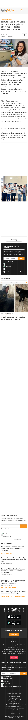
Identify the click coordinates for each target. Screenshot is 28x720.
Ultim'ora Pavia (20, 649)
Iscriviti (21, 258)
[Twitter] (8, 609)
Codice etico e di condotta (14, 696)
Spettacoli (8, 587)
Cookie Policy (17, 693)
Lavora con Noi (21, 654)
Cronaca (3, 19)
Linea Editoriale (14, 698)
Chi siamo (5, 645)
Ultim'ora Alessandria (9, 649)
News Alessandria (9, 264)
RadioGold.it (18, 713)
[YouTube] (12, 609)
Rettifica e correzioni (14, 703)
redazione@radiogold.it (19, 716)
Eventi (2, 587)
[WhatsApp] (23, 609)
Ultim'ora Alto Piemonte (9, 651)
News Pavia (8, 266)
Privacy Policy (20, 272)
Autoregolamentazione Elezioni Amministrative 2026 (14, 705)
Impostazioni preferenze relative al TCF (14, 706)
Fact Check (14, 701)
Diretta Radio (6, 654)
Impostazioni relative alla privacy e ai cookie (14, 708)
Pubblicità (22, 645)
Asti (7, 565)
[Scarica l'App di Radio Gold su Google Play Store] (14, 623)
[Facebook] (4, 609)
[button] (26, 282)
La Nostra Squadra (14, 645)
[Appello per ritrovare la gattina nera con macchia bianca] (14, 298)
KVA (18, 717)
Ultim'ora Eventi (21, 651)
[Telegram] (19, 609)
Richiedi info (14, 634)
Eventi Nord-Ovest (9, 269)
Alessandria (9, 19)
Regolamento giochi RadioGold (14, 700)
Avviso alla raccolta (14, 710)
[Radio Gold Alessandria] (7, 10)
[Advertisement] (14, 158)
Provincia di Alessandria (19, 596)
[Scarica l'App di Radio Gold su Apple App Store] (14, 617)
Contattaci (14, 657)
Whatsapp (9, 647)
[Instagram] (16, 609)
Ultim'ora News (17, 647)
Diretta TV (13, 654)
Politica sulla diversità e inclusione (14, 695)
